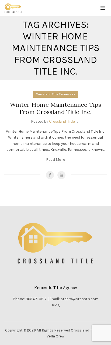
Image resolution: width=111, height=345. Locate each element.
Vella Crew (55, 336)
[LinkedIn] (61, 175)
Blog (56, 305)
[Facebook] (50, 175)
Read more (55, 159)
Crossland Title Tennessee (55, 94)
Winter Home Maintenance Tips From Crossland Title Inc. (55, 108)
